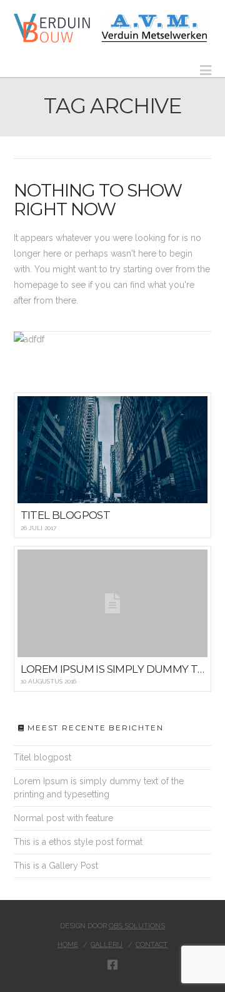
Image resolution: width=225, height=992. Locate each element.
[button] (205, 70)
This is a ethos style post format (78, 842)
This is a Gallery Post (56, 866)
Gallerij (106, 945)
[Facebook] (113, 964)
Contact (152, 945)
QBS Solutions (137, 926)
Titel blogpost (42, 757)
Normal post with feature (63, 818)
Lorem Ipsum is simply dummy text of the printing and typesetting (99, 787)
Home (68, 945)
